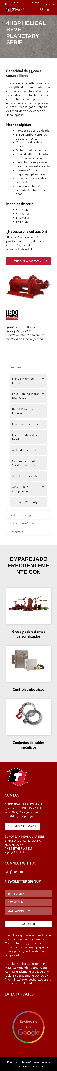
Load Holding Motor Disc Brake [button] (25, 396)
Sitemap (46, 1061)
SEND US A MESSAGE (22, 826)
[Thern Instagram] (6, 872)
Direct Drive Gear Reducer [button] (23, 411)
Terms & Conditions (31, 1061)
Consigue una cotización (27, 261)
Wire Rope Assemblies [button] (26, 476)
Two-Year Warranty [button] (25, 502)
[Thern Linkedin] (15, 872)
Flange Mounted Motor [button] (23, 381)
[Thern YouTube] (21, 872)
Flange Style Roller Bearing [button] (24, 437)
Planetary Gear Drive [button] (26, 424)
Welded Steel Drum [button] (25, 450)
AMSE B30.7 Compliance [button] (20, 489)
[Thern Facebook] (11, 872)
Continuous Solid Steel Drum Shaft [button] (23, 463)
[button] (40, 10)
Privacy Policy (14, 1061)
